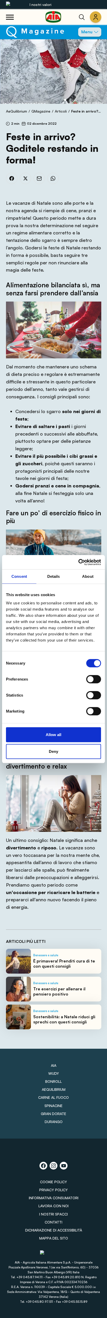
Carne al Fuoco (53, 1097)
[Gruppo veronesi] (53, 1255)
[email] (39, 178)
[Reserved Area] (95, 17)
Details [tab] (53, 576)
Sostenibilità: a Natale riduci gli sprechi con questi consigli (64, 1019)
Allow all (53, 734)
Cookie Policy (53, 1182)
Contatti (53, 1222)
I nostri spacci (53, 1214)
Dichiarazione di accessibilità (53, 1230)
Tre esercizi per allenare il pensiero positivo (59, 991)
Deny (53, 751)
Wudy (53, 1073)
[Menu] (10, 17)
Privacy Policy (53, 1190)
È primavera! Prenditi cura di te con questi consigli (64, 963)
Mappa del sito (53, 1238)
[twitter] (25, 178)
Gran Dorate (53, 1113)
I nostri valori (40, 4)
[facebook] (11, 178)
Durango (54, 1121)
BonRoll (53, 1081)
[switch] (93, 679)
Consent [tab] (19, 576)
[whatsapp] (53, 178)
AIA (53, 1065)
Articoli (61, 111)
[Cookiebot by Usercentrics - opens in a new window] (78, 562)
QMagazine (40, 111)
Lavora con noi (53, 1206)
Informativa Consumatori (53, 1198)
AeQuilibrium (16, 111)
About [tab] (87, 576)
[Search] (82, 17)
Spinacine (53, 1105)
